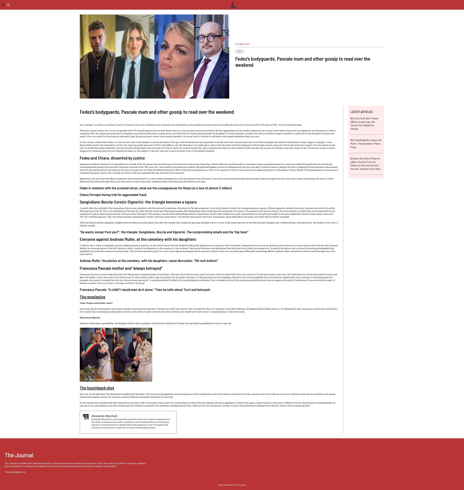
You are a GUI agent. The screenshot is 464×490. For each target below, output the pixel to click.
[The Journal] (233, 5)
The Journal (240, 485)
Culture (239, 51)
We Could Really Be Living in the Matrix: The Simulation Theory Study (366, 143)
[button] (8, 5)
